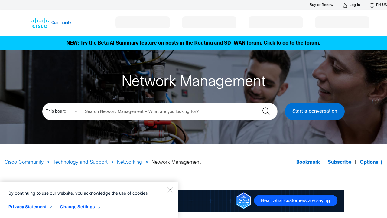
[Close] (170, 190)
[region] (89, 200)
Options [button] (369, 162)
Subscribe (340, 162)
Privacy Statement (27, 206)
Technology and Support (80, 162)
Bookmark (308, 162)
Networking (129, 162)
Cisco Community (24, 162)
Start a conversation (314, 111)
